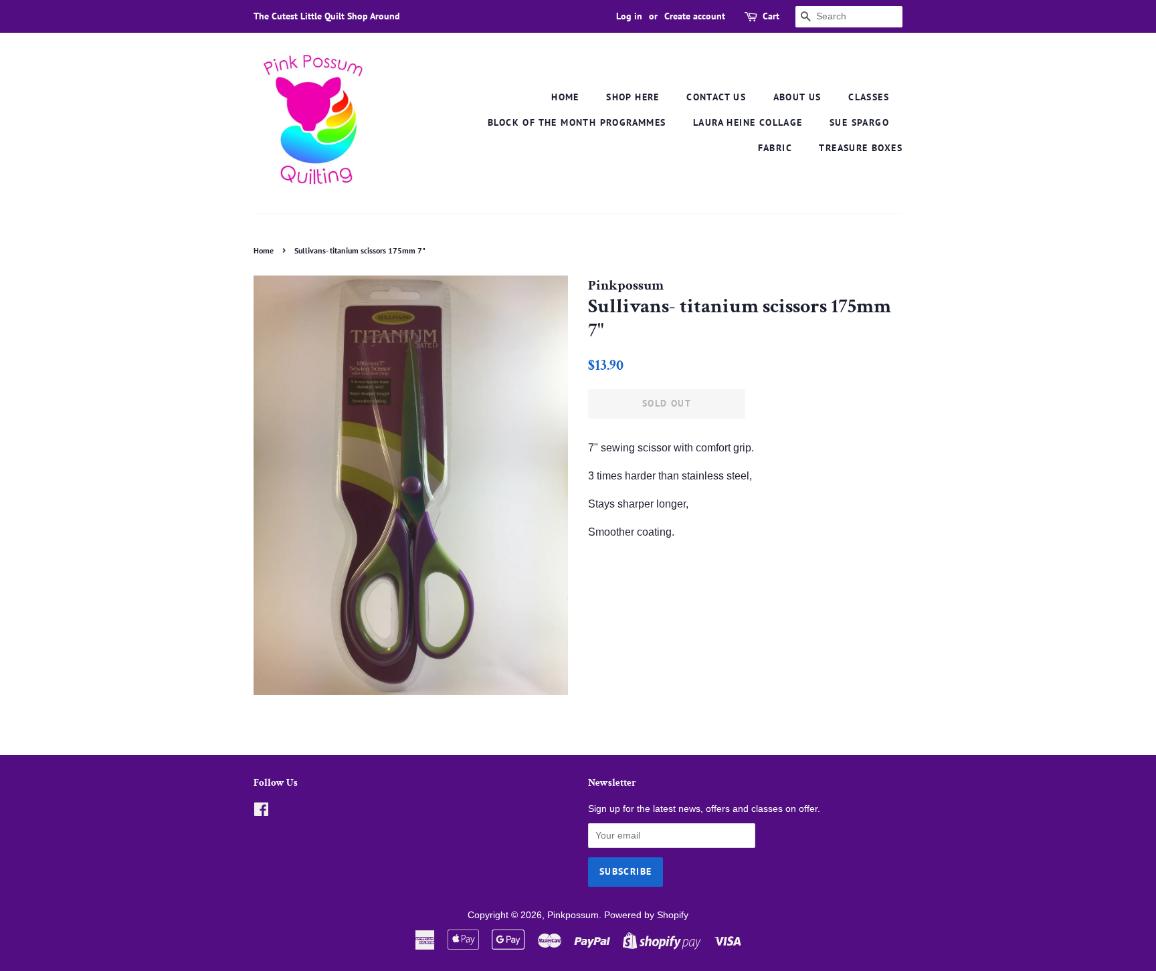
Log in (629, 16)
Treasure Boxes (860, 148)
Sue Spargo (859, 122)
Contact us (716, 97)
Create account (694, 16)
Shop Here (633, 97)
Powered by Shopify (646, 915)
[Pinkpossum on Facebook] (261, 812)
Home (565, 97)
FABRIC (775, 148)
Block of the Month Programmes (577, 122)
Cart (771, 16)
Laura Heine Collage (748, 122)
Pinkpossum (573, 915)
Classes (868, 97)
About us (797, 97)
